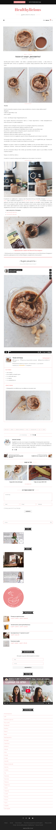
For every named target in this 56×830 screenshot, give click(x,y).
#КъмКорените (8, 713)
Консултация (18, 822)
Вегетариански (8, 737)
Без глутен (7, 722)
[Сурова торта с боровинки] (40, 472)
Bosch (12, 429)
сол (39, 429)
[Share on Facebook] (32, 434)
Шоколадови (7, 808)
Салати (6, 787)
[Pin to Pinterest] (33, 434)
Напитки (6, 767)
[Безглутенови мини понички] (16, 472)
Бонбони (6, 728)
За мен (11, 822)
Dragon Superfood (20, 429)
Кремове (6, 761)
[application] (28, 691)
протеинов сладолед (11, 214)
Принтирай (46, 358)
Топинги (6, 799)
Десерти (6, 746)
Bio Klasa (7, 429)
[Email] (32, 818)
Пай (5, 773)
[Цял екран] (51, 703)
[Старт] (5, 703)
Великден (6, 740)
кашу (27, 429)
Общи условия (48, 822)
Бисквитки (6, 725)
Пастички (6, 779)
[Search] (52, 20)
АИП (5, 716)
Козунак (6, 755)
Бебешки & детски (8, 719)
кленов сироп (33, 429)
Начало (6, 822)
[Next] (27, 2)
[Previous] (26, 2)
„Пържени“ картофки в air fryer (37, 2)
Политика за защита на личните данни (33, 822)
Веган (5, 734)
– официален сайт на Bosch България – (28, 250)
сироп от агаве (36, 200)
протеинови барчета (11, 212)
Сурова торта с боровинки (40, 481)
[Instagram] (44, 20)
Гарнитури (6, 743)
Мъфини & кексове (8, 764)
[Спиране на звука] (49, 703)
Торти (5, 802)
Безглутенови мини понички (16, 481)
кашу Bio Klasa (27, 200)
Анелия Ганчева (16, 439)
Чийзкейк (6, 805)
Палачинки (6, 776)
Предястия (7, 784)
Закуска (6, 749)
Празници (6, 782)
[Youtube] (46, 20)
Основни (6, 770)
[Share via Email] (35, 434)
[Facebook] (43, 20)
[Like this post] (31, 434)
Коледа (6, 758)
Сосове (6, 793)
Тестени (6, 796)
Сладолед (6, 790)
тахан (44, 429)
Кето (5, 752)
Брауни (6, 731)
